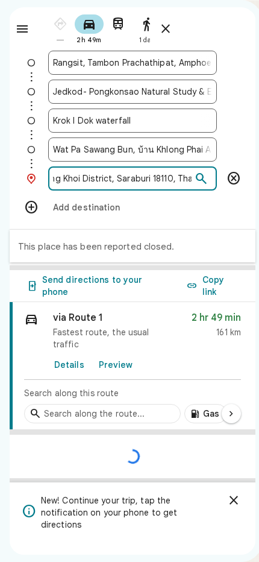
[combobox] (132, 63)
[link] (132, 366)
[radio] (60, 28)
